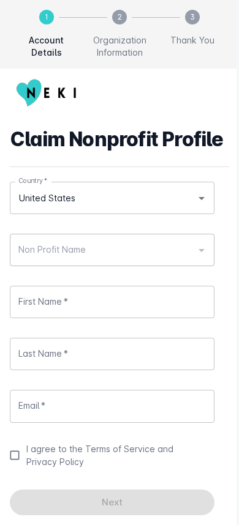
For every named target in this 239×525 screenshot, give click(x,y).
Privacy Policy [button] (55, 461)
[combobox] (112, 198)
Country (32, 181)
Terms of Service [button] (120, 449)
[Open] (201, 198)
